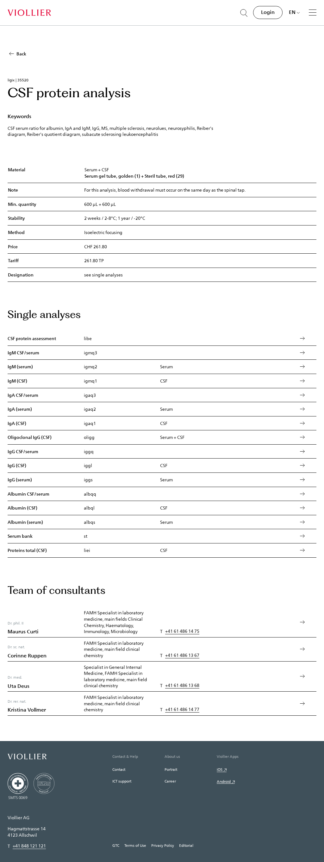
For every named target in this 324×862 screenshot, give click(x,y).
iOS (219, 769)
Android (224, 781)
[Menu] (312, 12)
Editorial (186, 845)
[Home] (29, 13)
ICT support (121, 780)
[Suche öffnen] (244, 13)
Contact (118, 769)
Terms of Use (135, 845)
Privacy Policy (162, 845)
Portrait (171, 769)
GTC (115, 845)
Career (170, 780)
